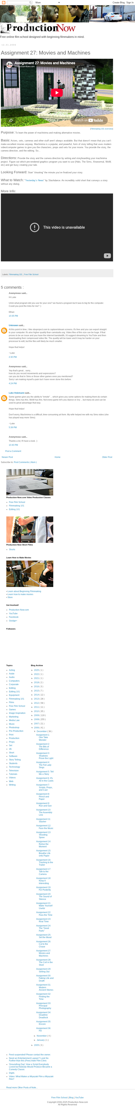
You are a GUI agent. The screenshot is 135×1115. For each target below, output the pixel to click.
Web (11, 781)
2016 (37, 686)
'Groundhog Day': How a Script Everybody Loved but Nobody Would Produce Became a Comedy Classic (30, 1067)
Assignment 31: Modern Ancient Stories (44, 987)
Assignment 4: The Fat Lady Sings (43, 765)
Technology (14, 767)
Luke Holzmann (17, 393)
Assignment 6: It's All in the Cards (44, 779)
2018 (37, 682)
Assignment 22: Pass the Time (44, 913)
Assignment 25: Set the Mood (44, 936)
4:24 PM (13, 383)
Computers (14, 681)
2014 (37, 695)
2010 (37, 711)
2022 (37, 674)
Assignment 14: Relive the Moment (43, 844)
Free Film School (31, 274)
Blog (71, 1097)
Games (12, 709)
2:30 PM (13, 357)
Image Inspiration (17, 713)
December (42, 731)
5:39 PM (13, 427)
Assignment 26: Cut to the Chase (43, 944)
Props (12, 742)
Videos (12, 777)
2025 (37, 670)
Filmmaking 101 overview (101, 129)
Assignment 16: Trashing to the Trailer (44, 862)
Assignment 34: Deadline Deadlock (43, 1015)
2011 (37, 707)
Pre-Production (16, 731)
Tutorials (13, 774)
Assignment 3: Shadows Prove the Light (44, 756)
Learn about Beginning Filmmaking (24, 591)
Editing (12, 688)
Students (13, 763)
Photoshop (14, 727)
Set (10, 745)
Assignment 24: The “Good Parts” (43, 928)
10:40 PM (13, 445)
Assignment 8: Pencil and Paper (43, 796)
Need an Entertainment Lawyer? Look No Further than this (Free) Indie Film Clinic (29, 1059)
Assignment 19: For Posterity (43, 888)
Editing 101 (14, 509)
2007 (37, 723)
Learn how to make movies (20, 594)
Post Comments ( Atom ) (25, 462)
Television (14, 770)
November (42, 1036)
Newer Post (7, 457)
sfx (10, 749)
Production (14, 738)
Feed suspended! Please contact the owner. (30, 1054)
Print (11, 734)
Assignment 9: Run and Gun (44, 804)
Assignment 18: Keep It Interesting (43, 881)
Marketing (13, 717)
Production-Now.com (19, 610)
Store (10, 597)
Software (13, 756)
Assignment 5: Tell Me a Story (45, 772)
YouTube (13, 613)
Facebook (13, 617)
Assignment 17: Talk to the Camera (43, 871)
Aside (11, 673)
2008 (37, 719)
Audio (12, 677)
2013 (37, 699)
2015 (37, 691)
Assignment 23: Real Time (43, 920)
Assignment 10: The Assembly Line (44, 812)
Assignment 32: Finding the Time (43, 996)
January (41, 1040)
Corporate (14, 684)
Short (11, 752)
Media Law (14, 720)
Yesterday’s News (34, 180)
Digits (11, 1073)
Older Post (107, 457)
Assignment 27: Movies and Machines (43, 953)
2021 (37, 678)
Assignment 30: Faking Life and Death (45, 978)
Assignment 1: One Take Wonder (43, 737)
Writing (12, 785)
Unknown (14, 325)
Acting (12, 670)
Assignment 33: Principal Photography (43, 1006)
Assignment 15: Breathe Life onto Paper (43, 853)
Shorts (12, 549)
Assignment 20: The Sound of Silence (44, 896)
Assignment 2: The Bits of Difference (43, 746)
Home (57, 457)
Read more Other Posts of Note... (22, 1087)
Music (12, 724)
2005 (37, 1045)
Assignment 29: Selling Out (43, 970)
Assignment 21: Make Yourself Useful (44, 906)
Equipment (14, 695)
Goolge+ (13, 621)
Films (11, 702)
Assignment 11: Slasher (43, 820)
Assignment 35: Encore (43, 1022)
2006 (37, 727)
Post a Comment (13, 451)
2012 (37, 703)
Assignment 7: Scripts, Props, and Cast (44, 787)
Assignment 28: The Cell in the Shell (44, 962)
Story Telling (15, 759)
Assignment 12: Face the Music (44, 826)
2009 (37, 715)
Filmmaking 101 (16, 274)
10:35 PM (13, 316)
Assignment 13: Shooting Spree (43, 835)
